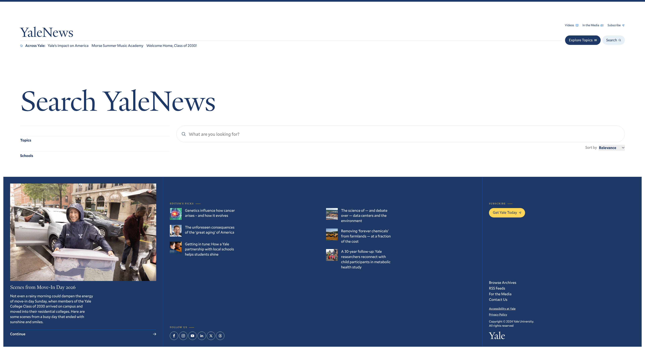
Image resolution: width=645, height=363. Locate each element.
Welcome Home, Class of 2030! (171, 45)
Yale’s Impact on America (68, 45)
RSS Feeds (497, 288)
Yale (497, 336)
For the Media (500, 294)
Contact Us (498, 299)
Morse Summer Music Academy (117, 45)
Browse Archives (502, 282)
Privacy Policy (498, 314)
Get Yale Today (505, 212)
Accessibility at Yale (502, 309)
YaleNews (46, 33)
